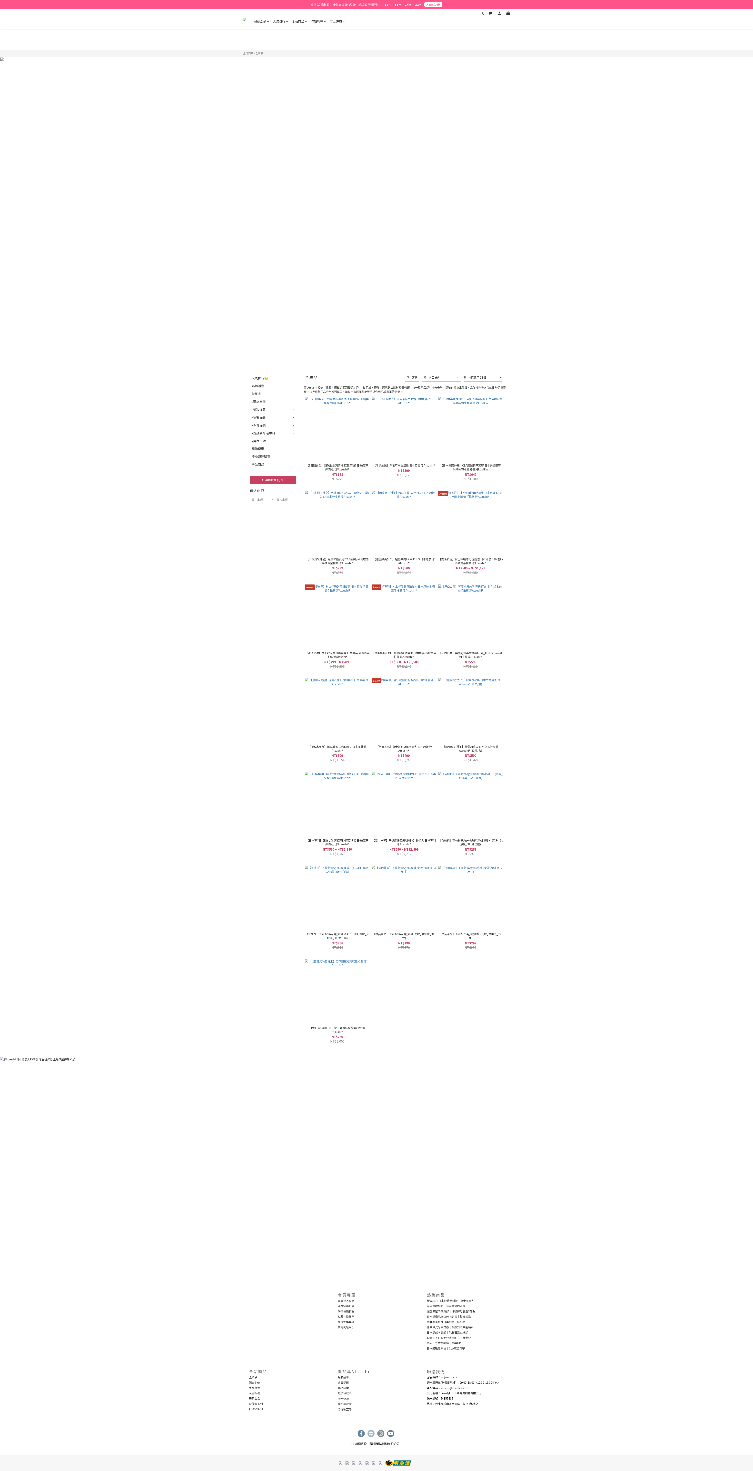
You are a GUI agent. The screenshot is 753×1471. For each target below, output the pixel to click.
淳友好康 (336, 21)
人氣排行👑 (260, 378)
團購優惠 (258, 448)
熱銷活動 (260, 21)
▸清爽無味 (259, 401)
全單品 (259, 53)
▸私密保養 (259, 417)
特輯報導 (317, 21)
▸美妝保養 (259, 409)
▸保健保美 (259, 425)
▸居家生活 (259, 440)
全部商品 (248, 53)
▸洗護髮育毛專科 (263, 433)
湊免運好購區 (261, 456)
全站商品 (298, 21)
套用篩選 (275, 480)
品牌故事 (343, 1377)
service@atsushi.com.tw (455, 1388)
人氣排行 (279, 21)
